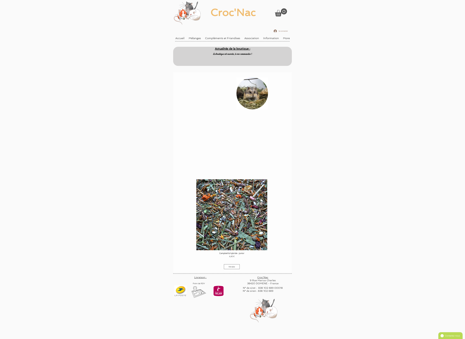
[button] (281, 12)
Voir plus (232, 267)
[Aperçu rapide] (231, 214)
